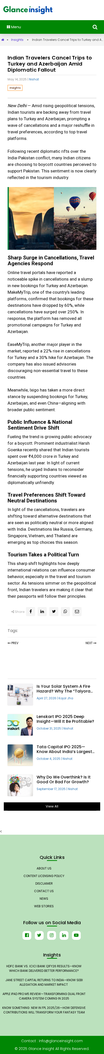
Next (89, 643)
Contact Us (44, 891)
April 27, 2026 (48, 698)
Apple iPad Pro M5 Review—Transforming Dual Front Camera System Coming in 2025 (44, 996)
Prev (14, 643)
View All (52, 806)
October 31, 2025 (50, 728)
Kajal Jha (66, 698)
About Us (44, 868)
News (44, 898)
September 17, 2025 (52, 789)
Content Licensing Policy (43, 876)
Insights (17, 40)
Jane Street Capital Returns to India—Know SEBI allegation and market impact (44, 982)
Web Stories (44, 906)
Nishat (34, 79)
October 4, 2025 (50, 759)
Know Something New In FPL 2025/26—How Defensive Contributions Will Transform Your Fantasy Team (44, 1010)
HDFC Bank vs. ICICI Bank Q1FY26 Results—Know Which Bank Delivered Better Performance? (44, 968)
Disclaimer (44, 883)
